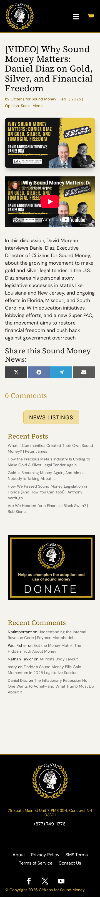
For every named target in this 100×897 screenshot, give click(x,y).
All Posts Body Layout (58, 659)
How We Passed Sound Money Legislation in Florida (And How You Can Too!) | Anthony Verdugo (47, 492)
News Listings (51, 417)
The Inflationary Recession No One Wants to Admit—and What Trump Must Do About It (51, 686)
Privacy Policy (45, 855)
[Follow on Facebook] (29, 881)
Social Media (32, 105)
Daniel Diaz (18, 680)
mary (12, 666)
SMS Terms (77, 855)
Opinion (12, 105)
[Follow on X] (45, 881)
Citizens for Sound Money (33, 99)
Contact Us (70, 863)
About (18, 855)
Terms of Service (35, 863)
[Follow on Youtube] (61, 881)
